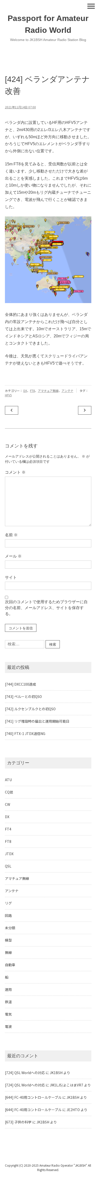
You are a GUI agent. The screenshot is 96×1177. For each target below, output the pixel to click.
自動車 (10, 964)
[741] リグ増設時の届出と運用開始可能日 (37, 721)
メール (13, 556)
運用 (8, 989)
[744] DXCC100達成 (20, 684)
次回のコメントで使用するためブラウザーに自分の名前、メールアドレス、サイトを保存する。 (46, 608)
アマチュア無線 (48, 390)
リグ (8, 903)
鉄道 (8, 1001)
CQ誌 (9, 792)
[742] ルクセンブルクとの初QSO (30, 708)
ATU (8, 779)
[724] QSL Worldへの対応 (25, 1072)
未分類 (10, 927)
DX (25, 390)
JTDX (9, 853)
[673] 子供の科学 (18, 1121)
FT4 (8, 829)
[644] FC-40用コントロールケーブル (33, 1097)
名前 (11, 535)
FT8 (32, 390)
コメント (15, 472)
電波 (8, 1026)
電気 (8, 1014)
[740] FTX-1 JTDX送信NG (25, 733)
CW (7, 804)
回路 (8, 915)
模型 (8, 940)
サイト (11, 577)
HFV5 (8, 395)
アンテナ (67, 390)
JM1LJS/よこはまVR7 (66, 1084)
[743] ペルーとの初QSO (23, 696)
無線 (8, 952)
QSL (8, 866)
